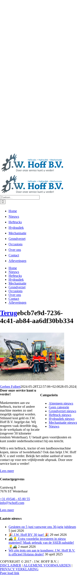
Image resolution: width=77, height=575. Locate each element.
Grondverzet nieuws (62, 411)
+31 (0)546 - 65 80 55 (15, 499)
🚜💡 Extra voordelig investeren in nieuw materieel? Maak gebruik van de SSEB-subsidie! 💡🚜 (41, 542)
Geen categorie (59, 407)
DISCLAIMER (10, 565)
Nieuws (54, 426)
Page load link (9, 573)
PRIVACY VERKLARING (19, 569)
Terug (8, 313)
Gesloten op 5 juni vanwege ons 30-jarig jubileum (42, 527)
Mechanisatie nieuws (63, 422)
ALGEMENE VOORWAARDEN (47, 565)
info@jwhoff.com (12, 503)
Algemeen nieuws (61, 403)
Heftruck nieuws (60, 415)
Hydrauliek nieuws (61, 419)
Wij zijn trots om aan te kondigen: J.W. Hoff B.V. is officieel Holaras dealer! (42, 552)
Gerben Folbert (10, 386)
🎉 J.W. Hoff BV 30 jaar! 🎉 (29, 534)
